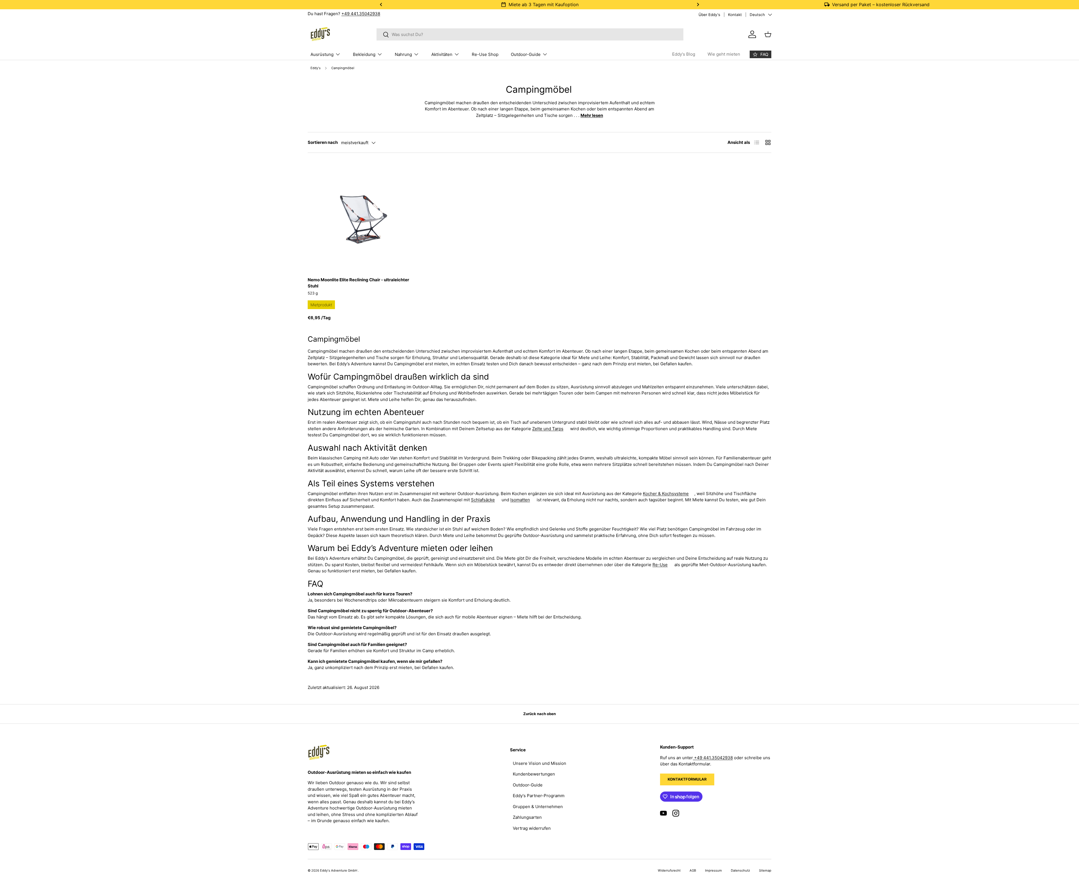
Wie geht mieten (724, 54)
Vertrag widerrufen (532, 828)
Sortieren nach (323, 142)
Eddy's (315, 68)
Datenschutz (740, 870)
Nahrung (403, 54)
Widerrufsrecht (669, 870)
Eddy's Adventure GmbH (339, 870)
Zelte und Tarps (547, 428)
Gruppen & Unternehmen (538, 806)
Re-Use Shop (485, 54)
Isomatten (520, 499)
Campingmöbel (342, 68)
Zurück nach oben (539, 713)
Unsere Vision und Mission (539, 763)
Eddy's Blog (683, 54)
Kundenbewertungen (534, 774)
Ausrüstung (322, 54)
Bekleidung (364, 54)
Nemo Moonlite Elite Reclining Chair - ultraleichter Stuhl (358, 283)
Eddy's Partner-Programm (539, 795)
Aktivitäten (441, 54)
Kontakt (735, 14)
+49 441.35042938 (360, 13)
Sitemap (765, 870)
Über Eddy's (709, 14)
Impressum (713, 870)
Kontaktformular (687, 779)
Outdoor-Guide (526, 54)
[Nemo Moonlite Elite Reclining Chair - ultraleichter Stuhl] (362, 216)
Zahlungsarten (527, 817)
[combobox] (530, 34)
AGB (693, 870)
